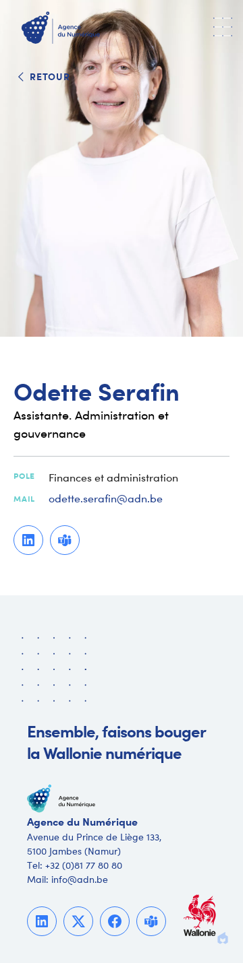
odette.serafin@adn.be (106, 499)
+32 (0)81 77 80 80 (83, 865)
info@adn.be (79, 879)
